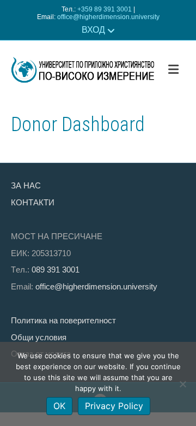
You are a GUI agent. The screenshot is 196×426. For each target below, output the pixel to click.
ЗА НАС (26, 185)
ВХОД (93, 29)
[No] (182, 383)
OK (59, 405)
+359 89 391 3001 (104, 9)
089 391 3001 (55, 269)
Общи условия (38, 337)
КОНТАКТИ (32, 202)
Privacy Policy (114, 405)
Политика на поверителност (63, 320)
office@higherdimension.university (108, 17)
